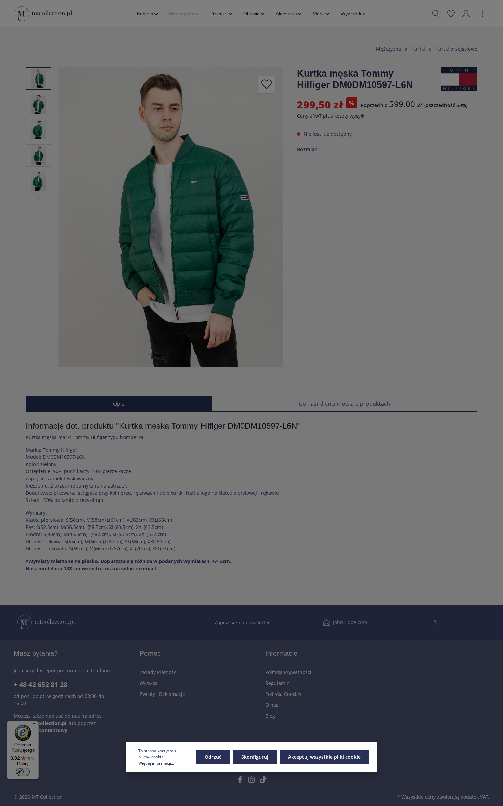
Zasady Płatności (159, 672)
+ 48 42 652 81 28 (40, 684)
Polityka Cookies (283, 694)
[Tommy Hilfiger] (459, 79)
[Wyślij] (435, 622)
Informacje (281, 653)
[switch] (23, 772)
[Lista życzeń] (451, 14)
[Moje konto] (466, 14)
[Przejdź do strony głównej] (43, 13)
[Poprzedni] (257, 358)
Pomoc (150, 653)
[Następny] (274, 358)
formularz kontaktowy (40, 730)
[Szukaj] (436, 14)
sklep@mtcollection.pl (40, 723)
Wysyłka (149, 683)
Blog (270, 716)
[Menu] (34, 725)
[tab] (119, 403)
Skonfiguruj (254, 757)
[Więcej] (482, 14)
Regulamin (277, 683)
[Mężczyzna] (184, 14)
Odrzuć (213, 757)
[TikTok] (263, 781)
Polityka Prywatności (288, 672)
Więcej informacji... (156, 763)
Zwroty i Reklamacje (162, 694)
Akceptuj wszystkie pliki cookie (324, 757)
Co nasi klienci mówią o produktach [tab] (344, 403)
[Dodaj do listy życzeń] (266, 84)
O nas (272, 705)
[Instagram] (252, 781)
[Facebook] (240, 781)
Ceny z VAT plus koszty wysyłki (331, 116)
